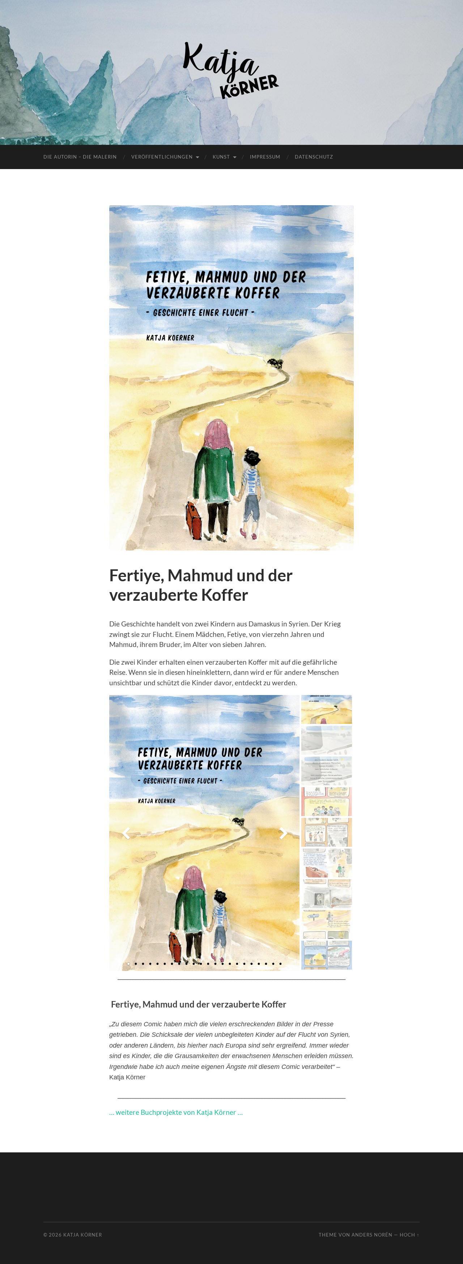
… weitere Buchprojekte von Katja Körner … (176, 1112)
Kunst (221, 157)
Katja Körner (82, 1235)
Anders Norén (372, 1235)
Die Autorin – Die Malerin (80, 157)
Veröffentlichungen (162, 157)
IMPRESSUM (265, 157)
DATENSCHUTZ (314, 157)
